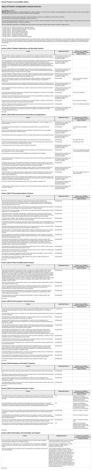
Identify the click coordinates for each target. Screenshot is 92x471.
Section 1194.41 (7, 36)
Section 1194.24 (7, 31)
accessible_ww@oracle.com (62, 24)
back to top (4, 45)
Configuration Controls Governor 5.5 (28, 18)
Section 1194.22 (7, 29)
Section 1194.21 (7, 27)
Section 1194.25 (7, 32)
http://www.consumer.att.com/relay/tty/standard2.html (61, 462)
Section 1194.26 (7, 34)
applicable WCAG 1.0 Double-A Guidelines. (19, 22)
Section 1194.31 (7, 35)
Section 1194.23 (7, 30)
